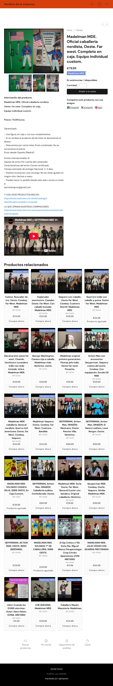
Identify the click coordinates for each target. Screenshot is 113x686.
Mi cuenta (46, 644)
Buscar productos (25, 646)
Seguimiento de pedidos (67, 646)
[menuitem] (103, 24)
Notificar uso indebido (56, 674)
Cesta (88, 644)
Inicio (69, 30)
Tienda (79, 30)
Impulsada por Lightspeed (56, 678)
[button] (19, 4)
